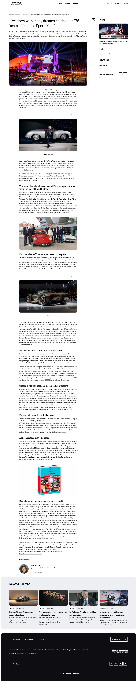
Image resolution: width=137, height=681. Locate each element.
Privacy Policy (29, 639)
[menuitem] (14, 639)
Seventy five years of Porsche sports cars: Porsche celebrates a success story (112, 615)
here (30, 345)
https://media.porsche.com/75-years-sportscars (34, 551)
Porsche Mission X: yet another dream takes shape (21, 613)
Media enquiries (24, 559)
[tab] (113, 20)
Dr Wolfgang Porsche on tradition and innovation (82, 613)
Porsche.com (17, 664)
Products (12, 608)
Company (42, 608)
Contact (41, 639)
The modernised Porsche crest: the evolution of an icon (53, 613)
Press (117, 3)
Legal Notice (16, 639)
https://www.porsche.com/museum (30, 554)
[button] (72, 115)
